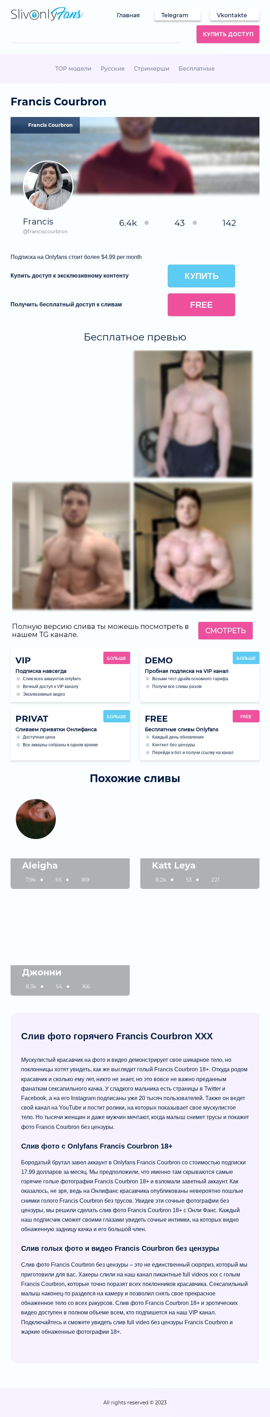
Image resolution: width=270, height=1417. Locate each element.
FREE (246, 716)
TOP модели (73, 68)
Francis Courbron (50, 125)
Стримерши (151, 68)
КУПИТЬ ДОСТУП (228, 34)
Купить (202, 276)
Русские (113, 68)
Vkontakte (232, 15)
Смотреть (225, 630)
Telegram (174, 15)
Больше (116, 658)
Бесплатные (197, 68)
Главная (128, 15)
